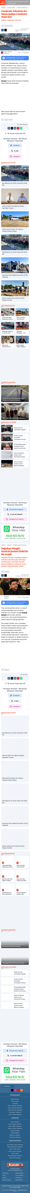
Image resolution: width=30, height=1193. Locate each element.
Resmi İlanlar (15, 1101)
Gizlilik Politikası (19, 1173)
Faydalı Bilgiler (15, 1133)
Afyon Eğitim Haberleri (15, 1126)
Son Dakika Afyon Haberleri (15, 1144)
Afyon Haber (15, 1153)
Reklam (4, 1177)
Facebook (16, 145)
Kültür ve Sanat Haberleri (15, 1128)
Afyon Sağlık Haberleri (15, 1124)
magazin (7, 571)
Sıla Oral (6, 597)
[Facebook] (9, 1090)
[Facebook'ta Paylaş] (2, 30)
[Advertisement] (15, 98)
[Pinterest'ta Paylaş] (18, 128)
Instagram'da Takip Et (16, 519)
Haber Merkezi (8, 52)
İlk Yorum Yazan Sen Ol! (16, 133)
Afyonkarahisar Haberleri (15, 1155)
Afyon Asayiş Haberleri (15, 1114)
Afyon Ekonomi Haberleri (15, 1110)
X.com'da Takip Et (16, 514)
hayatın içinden (8, 25)
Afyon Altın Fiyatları (15, 1158)
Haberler (3, 7)
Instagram (16, 156)
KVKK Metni (18, 1177)
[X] (12, 1090)
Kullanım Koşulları (6, 1180)
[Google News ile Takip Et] (25, 52)
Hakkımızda (5, 1173)
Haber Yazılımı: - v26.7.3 (15, 1191)
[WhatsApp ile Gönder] (21, 128)
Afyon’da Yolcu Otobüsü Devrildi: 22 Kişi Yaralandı (17, 2)
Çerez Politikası (19, 1175)
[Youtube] (18, 1090)
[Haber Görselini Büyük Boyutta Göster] (15, 41)
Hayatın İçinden (11, 7)
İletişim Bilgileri (19, 1180)
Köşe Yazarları (15, 1099)
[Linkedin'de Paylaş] (15, 128)
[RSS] (21, 1090)
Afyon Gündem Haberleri (15, 1105)
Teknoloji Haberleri (15, 1137)
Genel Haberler (15, 1122)
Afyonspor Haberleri (15, 1112)
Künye (4, 1175)
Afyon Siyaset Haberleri (15, 1108)
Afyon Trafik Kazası (15, 1149)
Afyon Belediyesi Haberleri (15, 1147)
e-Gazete (15, 1103)
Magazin (9, 545)
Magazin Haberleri (15, 1135)
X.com (16, 151)
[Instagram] (15, 1090)
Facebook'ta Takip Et (16, 509)
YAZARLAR (7, 1086)
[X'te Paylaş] (5, 30)
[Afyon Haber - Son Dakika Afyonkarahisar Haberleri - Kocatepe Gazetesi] (15, 1164)
